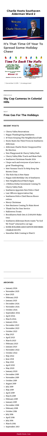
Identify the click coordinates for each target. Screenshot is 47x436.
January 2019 (11, 402)
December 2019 (12, 374)
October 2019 (11, 380)
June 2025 (10, 294)
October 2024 (11, 310)
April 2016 (10, 417)
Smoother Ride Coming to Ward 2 (20, 233)
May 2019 (10, 390)
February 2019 (12, 399)
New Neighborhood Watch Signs (20, 181)
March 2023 (11, 340)
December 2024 (12, 304)
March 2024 (11, 319)
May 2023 (10, 334)
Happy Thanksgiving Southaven (20, 135)
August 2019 (11, 384)
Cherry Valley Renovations (17, 132)
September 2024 (13, 313)
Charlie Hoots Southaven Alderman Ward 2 (23, 12)
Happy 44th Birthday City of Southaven (23, 178)
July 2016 (9, 414)
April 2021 (10, 365)
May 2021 (10, 362)
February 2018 (12, 408)
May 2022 (10, 356)
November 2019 (12, 377)
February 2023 (12, 344)
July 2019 (9, 387)
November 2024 (12, 307)
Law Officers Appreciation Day (19, 193)
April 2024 (10, 316)
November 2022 (12, 350)
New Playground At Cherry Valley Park (22, 153)
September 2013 (12, 427)
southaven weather (17, 271)
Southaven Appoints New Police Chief (22, 190)
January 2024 (11, 322)
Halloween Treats (14, 211)
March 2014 (11, 423)
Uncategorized (25, 83)
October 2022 (11, 353)
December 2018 (12, 405)
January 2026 (11, 288)
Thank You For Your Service (18, 208)
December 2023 (12, 325)
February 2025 (12, 297)
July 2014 (9, 420)
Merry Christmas (13, 202)
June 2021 (10, 359)
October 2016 (11, 411)
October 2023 (11, 331)
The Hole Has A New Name (17, 175)
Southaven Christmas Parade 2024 (21, 159)
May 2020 (10, 368)
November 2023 (12, 328)
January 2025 (11, 300)
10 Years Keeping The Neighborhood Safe (24, 138)
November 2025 (12, 291)
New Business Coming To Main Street (22, 205)
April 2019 (10, 393)
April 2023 (10, 337)
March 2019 (11, 396)
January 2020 (11, 371)
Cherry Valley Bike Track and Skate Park (24, 156)
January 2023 (11, 347)
